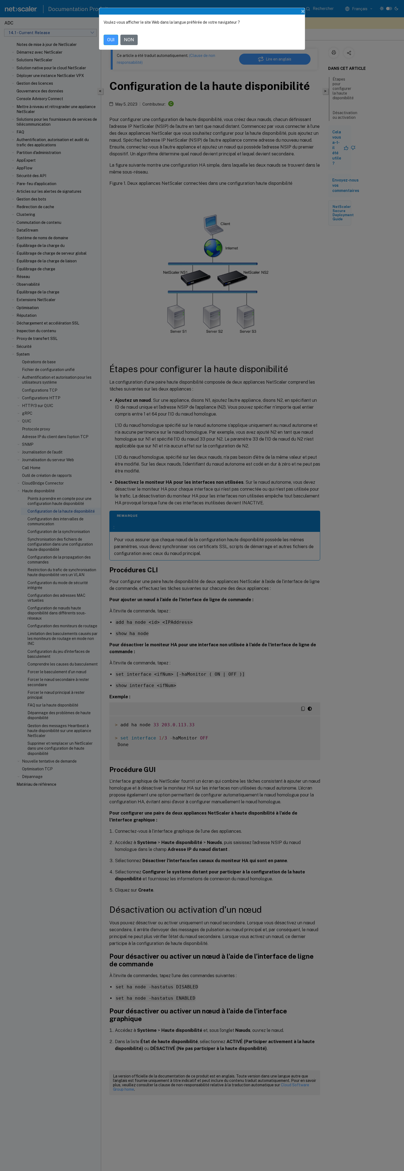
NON (129, 39)
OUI (111, 39)
